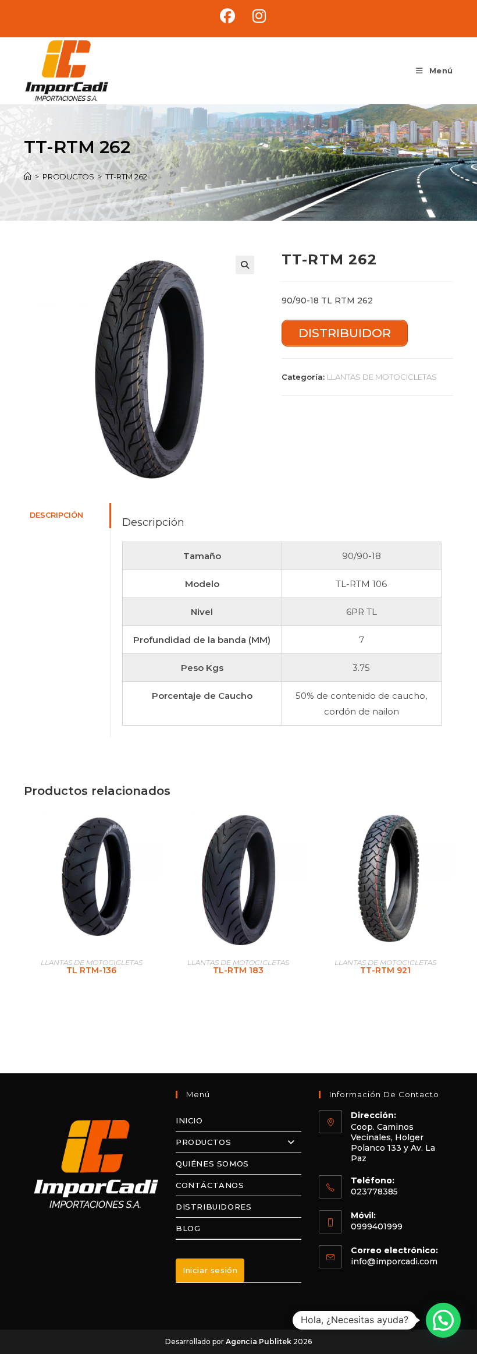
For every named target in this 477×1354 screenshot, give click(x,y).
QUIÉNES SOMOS (212, 1163)
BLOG (188, 1228)
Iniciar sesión (210, 1270)
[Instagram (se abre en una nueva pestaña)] (255, 16)
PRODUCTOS (203, 1142)
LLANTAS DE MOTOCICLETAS (382, 376)
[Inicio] (27, 176)
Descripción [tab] (56, 515)
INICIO (189, 1120)
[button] (245, 265)
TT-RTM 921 (385, 970)
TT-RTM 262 (126, 176)
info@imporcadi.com (394, 1261)
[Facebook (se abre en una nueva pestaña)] (227, 16)
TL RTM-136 (91, 970)
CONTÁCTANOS (210, 1185)
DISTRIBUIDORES (213, 1206)
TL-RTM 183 (238, 970)
